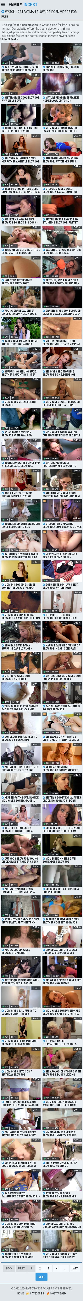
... (65, 1268)
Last (75, 1268)
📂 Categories (35, 1293)
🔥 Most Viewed (56, 1293)
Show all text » (9, 39)
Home (20, 1293)
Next (41, 1276)
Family (23, 4)
